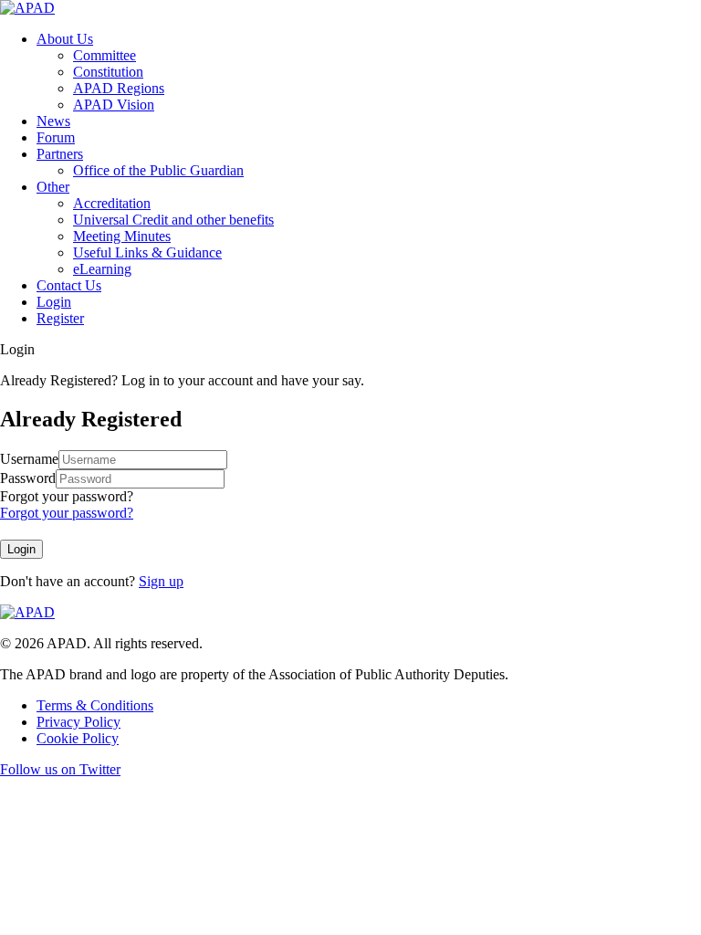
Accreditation (112, 203)
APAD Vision (113, 104)
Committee (104, 55)
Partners (60, 154)
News (53, 121)
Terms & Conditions (95, 705)
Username (29, 459)
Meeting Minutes (122, 236)
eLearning (102, 269)
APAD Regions (118, 88)
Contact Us (69, 285)
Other (53, 186)
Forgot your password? (66, 496)
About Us (65, 39)
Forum (56, 137)
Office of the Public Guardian (158, 170)
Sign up (161, 581)
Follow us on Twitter (60, 769)
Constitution (108, 71)
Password (28, 478)
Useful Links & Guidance (147, 252)
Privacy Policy (78, 722)
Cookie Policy (78, 738)
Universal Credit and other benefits (173, 219)
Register (60, 318)
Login (54, 302)
